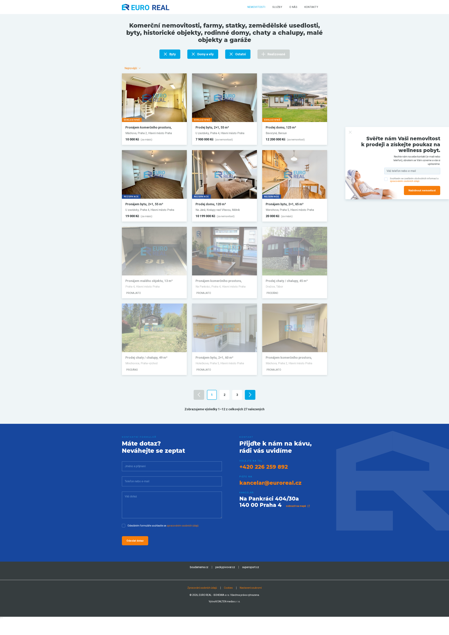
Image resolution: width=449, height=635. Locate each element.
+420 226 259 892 (263, 467)
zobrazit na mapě (296, 506)
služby (277, 7)
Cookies (228, 587)
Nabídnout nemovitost (422, 190)
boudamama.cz (199, 567)
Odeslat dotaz (135, 540)
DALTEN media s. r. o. (228, 601)
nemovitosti (256, 7)
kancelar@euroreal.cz (270, 483)
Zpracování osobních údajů (202, 587)
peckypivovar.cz (225, 567)
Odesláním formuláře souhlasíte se (163, 525)
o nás (293, 7)
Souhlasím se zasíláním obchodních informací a (414, 180)
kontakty (311, 7)
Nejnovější (131, 68)
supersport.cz (250, 567)
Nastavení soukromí (251, 587)
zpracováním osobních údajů (183, 525)
